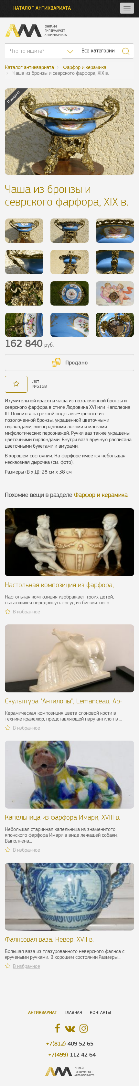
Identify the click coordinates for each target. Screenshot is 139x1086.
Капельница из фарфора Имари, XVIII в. (62, 817)
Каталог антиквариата (42, 8)
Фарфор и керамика (101, 494)
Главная (73, 1012)
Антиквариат (42, 1012)
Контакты (100, 1012)
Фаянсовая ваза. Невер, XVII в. (49, 939)
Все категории (98, 51)
